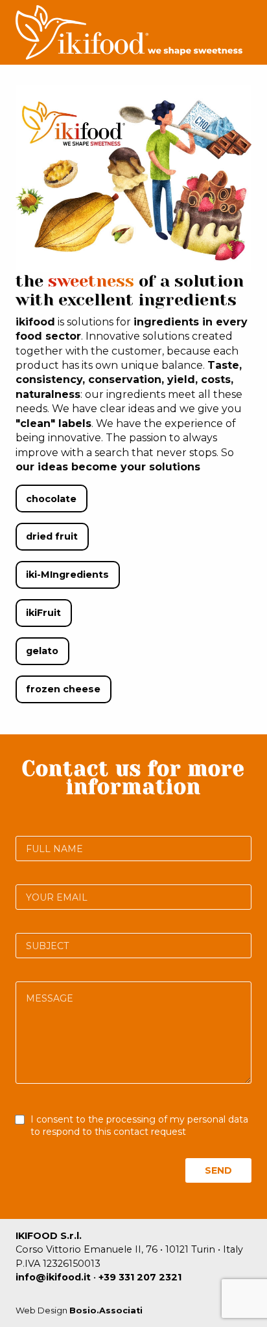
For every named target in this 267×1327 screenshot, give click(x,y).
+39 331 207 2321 (140, 1277)
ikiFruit (43, 613)
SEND (218, 1170)
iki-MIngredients (67, 574)
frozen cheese (63, 689)
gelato (42, 651)
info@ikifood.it (53, 1277)
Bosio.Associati (106, 1310)
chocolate (51, 499)
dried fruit (52, 536)
